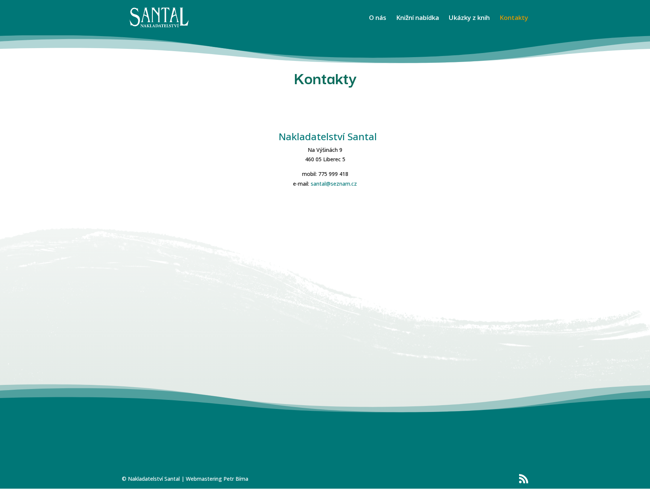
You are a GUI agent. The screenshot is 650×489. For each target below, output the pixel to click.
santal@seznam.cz (334, 183)
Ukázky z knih (469, 18)
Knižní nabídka (417, 18)
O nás (377, 18)
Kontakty (514, 18)
